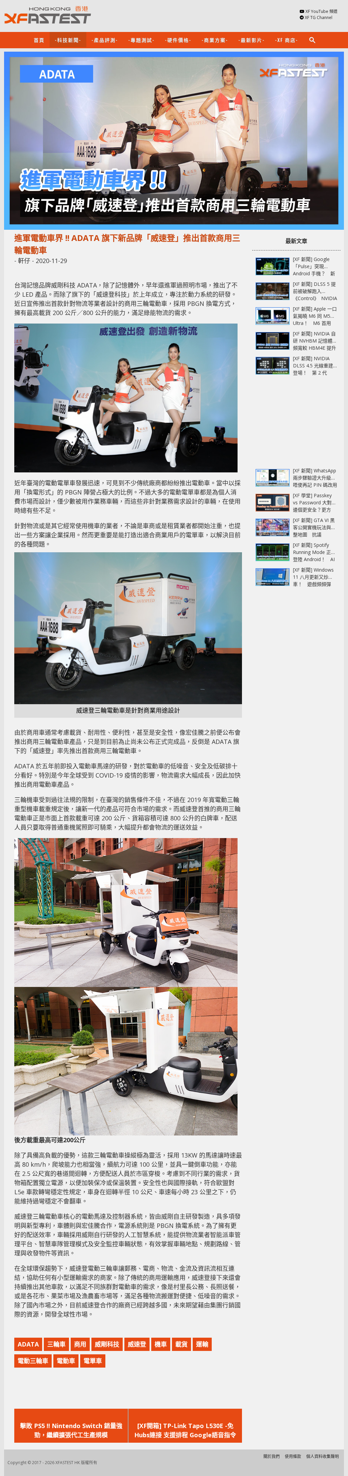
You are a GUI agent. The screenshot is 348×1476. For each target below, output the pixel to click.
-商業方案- (215, 39)
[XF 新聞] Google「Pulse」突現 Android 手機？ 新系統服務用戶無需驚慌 (314, 273)
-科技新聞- (68, 39)
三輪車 (56, 1344)
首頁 (39, 39)
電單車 (93, 1361)
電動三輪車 (33, 1361)
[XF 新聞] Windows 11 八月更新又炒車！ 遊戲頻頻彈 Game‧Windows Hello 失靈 (313, 584)
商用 (80, 1344)
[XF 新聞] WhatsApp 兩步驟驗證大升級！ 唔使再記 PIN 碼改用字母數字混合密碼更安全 (317, 484)
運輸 (202, 1344)
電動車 (66, 1361)
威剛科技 (107, 1344)
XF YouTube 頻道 (321, 11)
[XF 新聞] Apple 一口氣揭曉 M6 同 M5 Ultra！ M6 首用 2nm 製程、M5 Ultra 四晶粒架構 (315, 323)
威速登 (137, 1344)
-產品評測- (104, 39)
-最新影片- (251, 39)
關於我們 (271, 1456)
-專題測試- (141, 39)
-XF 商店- (286, 39)
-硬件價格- (178, 39)
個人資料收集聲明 (322, 1456)
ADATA (28, 1344)
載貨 (181, 1344)
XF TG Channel (318, 17)
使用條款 (293, 1456)
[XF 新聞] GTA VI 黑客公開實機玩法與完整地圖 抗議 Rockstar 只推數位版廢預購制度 (314, 534)
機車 (161, 1344)
